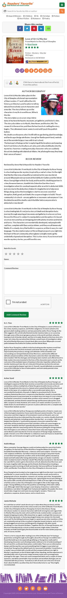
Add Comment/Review (16, 315)
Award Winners (14, 16)
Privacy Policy (42, 593)
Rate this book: (10, 248)
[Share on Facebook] (20, 28)
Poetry (47, 18)
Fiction (57, 16)
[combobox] (33, 11)
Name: (6, 259)
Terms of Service (57, 593)
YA (37, 16)
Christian (46, 16)
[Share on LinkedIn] (41, 28)
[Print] (48, 28)
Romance (37, 18)
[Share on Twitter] (27, 28)
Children (28, 16)
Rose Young (32, 44)
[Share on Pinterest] (34, 28)
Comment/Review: (11, 268)
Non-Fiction (24, 18)
